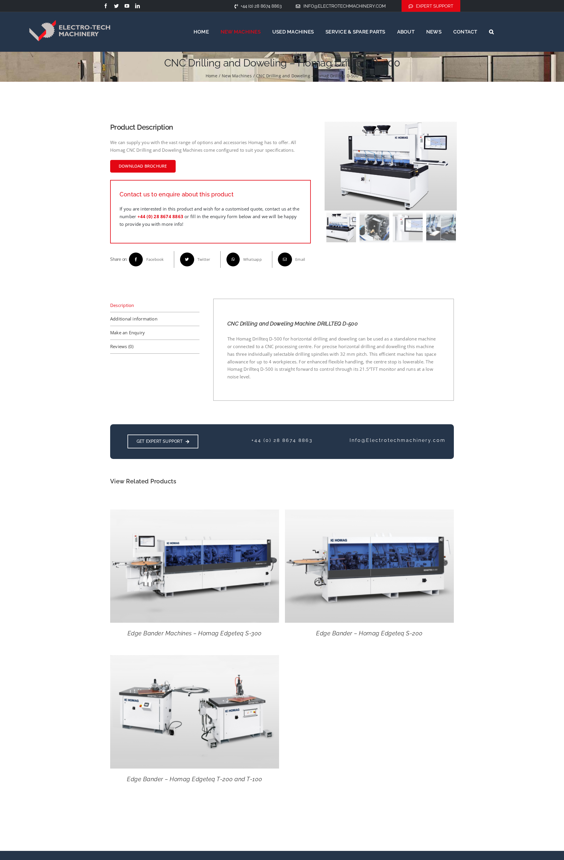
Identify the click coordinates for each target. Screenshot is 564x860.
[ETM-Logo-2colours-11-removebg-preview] (70, 12)
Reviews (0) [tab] (121, 346)
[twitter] (116, 6)
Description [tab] (122, 305)
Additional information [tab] (133, 319)
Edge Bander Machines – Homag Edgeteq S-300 (194, 633)
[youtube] (127, 6)
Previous (330, 166)
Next (451, 166)
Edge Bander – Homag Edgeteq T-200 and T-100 (194, 779)
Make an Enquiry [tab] (127, 332)
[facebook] (105, 6)
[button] (491, 31)
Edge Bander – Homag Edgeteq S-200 (369, 633)
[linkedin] (137, 6)
